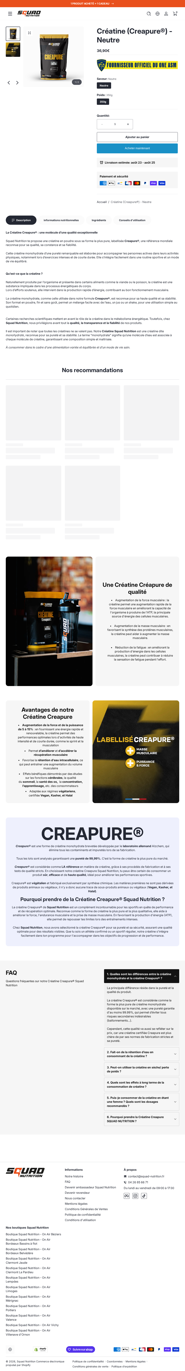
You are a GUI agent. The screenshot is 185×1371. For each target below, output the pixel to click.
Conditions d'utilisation (80, 1220)
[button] (149, 13)
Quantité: (103, 115)
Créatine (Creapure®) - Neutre (131, 202)
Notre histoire (74, 1176)
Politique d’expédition (124, 1366)
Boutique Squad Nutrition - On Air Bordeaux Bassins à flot (28, 1241)
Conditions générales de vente (90, 1366)
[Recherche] (149, 14)
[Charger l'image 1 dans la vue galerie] (13, 34)
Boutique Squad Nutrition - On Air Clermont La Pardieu (28, 1270)
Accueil (102, 202)
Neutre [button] (104, 85)
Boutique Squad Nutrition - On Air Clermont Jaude (28, 1260)
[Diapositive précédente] (8, 82)
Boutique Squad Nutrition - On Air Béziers (33, 1234)
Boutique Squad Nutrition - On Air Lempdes (28, 1279)
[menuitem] (92, 1176)
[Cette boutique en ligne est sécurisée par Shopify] (40, 1349)
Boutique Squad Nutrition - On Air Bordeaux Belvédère (28, 1251)
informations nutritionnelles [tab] (61, 220)
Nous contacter (75, 1198)
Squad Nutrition (26, 1361)
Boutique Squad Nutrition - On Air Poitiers (28, 1308)
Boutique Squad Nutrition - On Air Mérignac (28, 1298)
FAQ (67, 1181)
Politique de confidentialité (83, 1214)
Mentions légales (76, 1203)
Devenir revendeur (77, 1192)
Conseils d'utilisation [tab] (132, 220)
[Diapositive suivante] (17, 82)
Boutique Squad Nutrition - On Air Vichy (32, 1325)
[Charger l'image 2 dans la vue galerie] (13, 49)
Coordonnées (114, 1361)
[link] (137, 70)
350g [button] (103, 101)
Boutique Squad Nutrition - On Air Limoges (28, 1289)
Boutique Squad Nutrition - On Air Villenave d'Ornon (28, 1332)
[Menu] (10, 13)
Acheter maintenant (137, 148)
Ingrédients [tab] (99, 220)
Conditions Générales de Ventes (86, 1209)
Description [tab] (23, 220)
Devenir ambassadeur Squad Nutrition (90, 1187)
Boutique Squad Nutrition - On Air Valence (28, 1317)
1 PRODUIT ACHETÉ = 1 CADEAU (90, 3)
